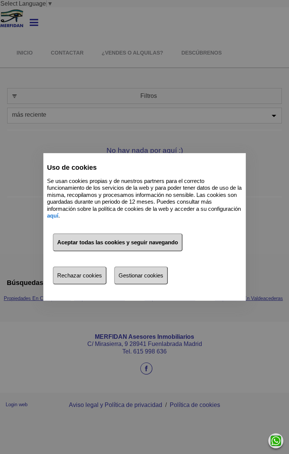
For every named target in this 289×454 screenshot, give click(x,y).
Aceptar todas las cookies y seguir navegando (117, 242)
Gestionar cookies (141, 275)
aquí (52, 215)
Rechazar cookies (79, 275)
